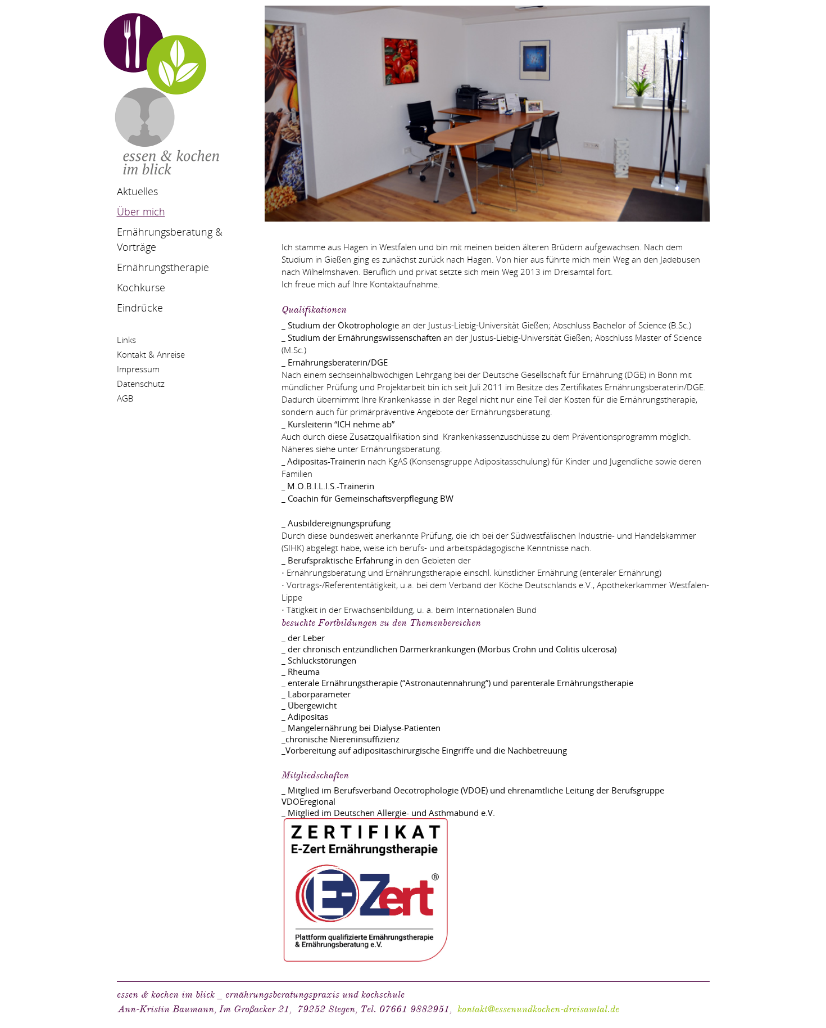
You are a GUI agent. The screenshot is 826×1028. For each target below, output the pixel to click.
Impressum (138, 369)
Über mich (141, 211)
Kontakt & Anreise (151, 354)
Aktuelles (137, 191)
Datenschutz (141, 383)
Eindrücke (140, 307)
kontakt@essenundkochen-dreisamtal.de (538, 1009)
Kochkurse (141, 287)
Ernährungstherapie (163, 267)
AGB (125, 398)
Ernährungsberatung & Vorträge (170, 239)
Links (126, 339)
